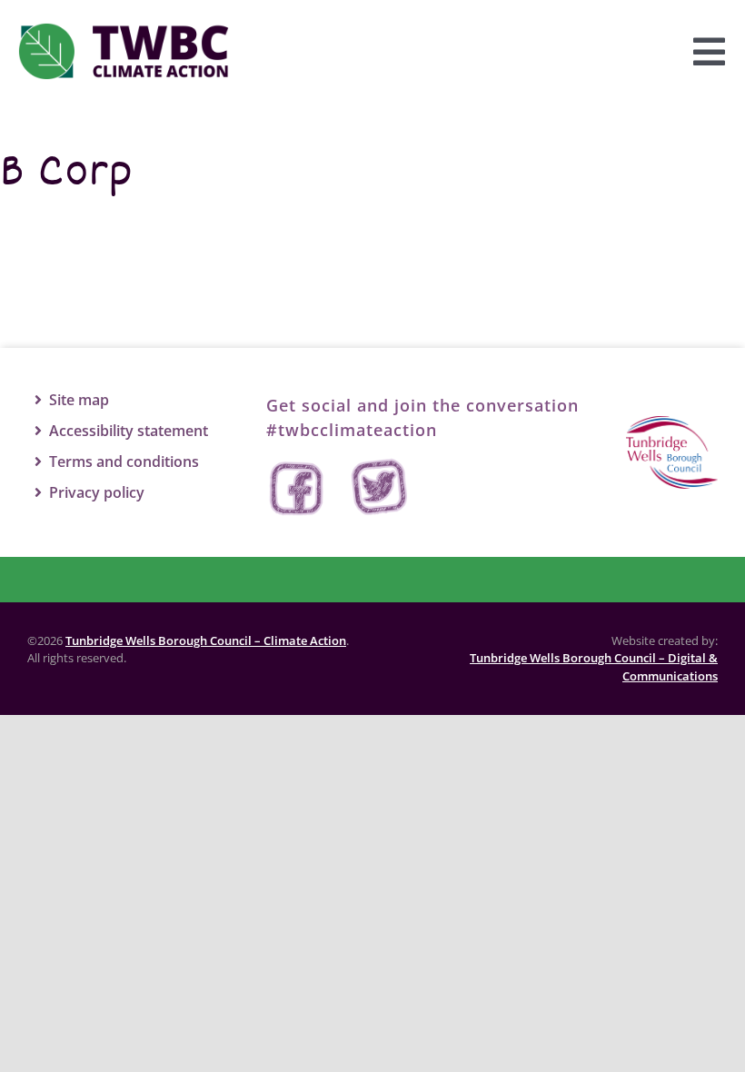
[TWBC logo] (672, 424)
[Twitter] (380, 488)
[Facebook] (298, 488)
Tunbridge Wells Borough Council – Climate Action (205, 640)
